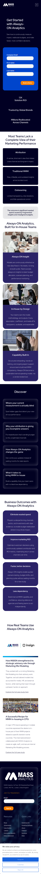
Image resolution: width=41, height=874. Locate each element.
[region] (20, 858)
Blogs (5, 823)
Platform (24, 830)
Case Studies (7, 828)
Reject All (20, 870)
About (23, 828)
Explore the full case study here (17, 692)
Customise (20, 865)
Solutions (24, 833)
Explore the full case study (15, 752)
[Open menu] (36, 4)
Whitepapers (7, 825)
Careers (6, 830)
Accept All (20, 859)
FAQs (23, 835)
